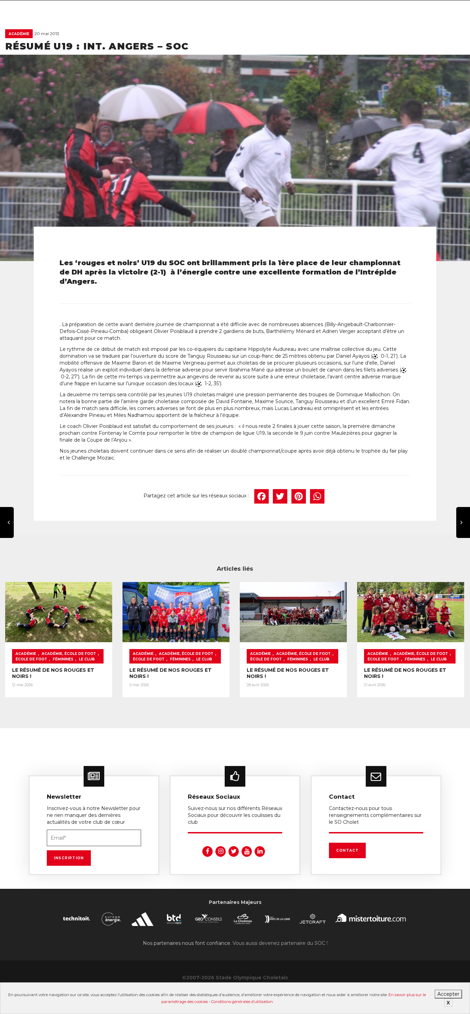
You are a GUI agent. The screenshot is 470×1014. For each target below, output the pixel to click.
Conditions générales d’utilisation (242, 1001)
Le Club (87, 659)
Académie (19, 34)
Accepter (448, 994)
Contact (347, 850)
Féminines (63, 659)
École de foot (31, 659)
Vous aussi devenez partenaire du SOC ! (280, 943)
